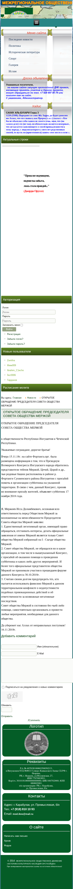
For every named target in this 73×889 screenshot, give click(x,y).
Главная (17, 397)
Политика (15, 45)
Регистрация (13, 334)
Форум (7, 845)
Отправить (7, 716)
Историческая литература (24, 52)
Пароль (6, 316)
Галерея (13, 64)
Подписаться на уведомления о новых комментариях (34, 687)
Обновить (6, 705)
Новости (31, 397)
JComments (34, 720)
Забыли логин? (15, 339)
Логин (5, 307)
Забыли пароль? (16, 344)
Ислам (12, 71)
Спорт (12, 58)
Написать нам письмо (15, 836)
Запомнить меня (11, 325)
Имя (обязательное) (47, 646)
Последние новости (21, 39)
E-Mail (40, 653)
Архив (7, 840)
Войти (9, 329)
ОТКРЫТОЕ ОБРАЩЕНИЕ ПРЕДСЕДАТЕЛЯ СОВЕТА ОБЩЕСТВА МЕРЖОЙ (36, 414)
